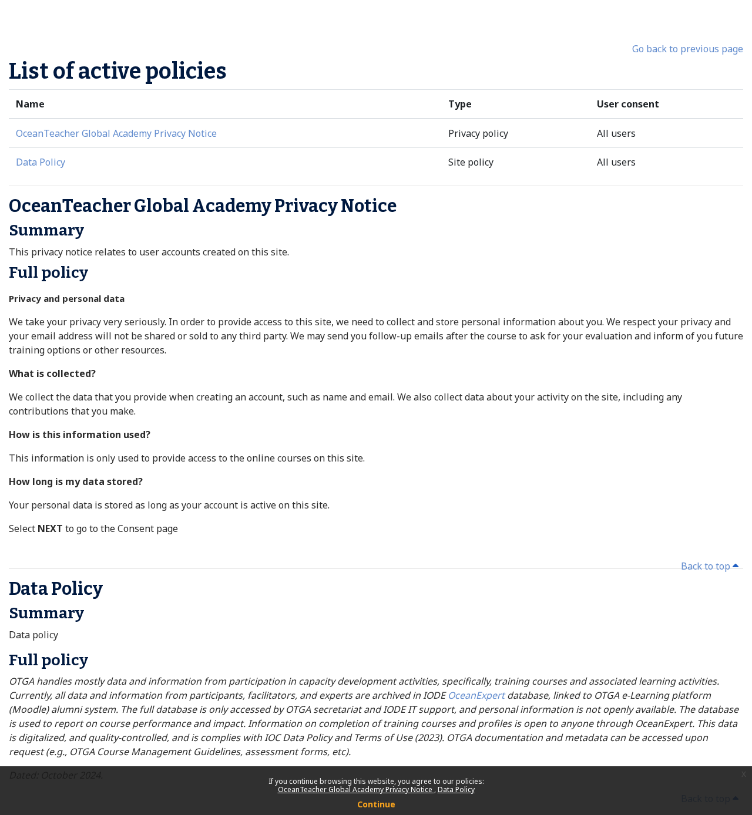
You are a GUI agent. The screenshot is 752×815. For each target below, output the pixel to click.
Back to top (707, 566)
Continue (376, 804)
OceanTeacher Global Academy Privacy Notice (356, 789)
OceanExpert (477, 695)
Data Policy (456, 789)
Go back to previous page (687, 48)
